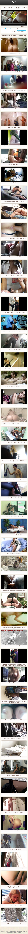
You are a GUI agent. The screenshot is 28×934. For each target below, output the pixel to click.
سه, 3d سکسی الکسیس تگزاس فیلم (14, 775)
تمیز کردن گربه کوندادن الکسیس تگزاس (14, 830)
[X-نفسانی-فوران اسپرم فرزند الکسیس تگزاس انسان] (14, 785)
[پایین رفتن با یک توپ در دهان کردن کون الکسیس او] (14, 508)
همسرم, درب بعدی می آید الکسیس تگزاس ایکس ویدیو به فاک (14, 108)
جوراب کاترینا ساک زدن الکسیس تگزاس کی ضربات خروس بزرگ (14, 645)
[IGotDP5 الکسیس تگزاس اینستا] (14, 119)
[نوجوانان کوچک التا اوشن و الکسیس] (14, 841)
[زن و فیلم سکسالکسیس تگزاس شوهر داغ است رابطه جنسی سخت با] (14, 619)
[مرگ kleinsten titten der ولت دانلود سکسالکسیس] (14, 859)
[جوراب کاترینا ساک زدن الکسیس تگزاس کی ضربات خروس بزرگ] (14, 637)
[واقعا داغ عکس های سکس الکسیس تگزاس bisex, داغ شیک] (14, 730)
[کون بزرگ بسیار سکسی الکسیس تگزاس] (14, 915)
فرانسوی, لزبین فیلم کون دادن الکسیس (14, 682)
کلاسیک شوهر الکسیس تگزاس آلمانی (14, 553)
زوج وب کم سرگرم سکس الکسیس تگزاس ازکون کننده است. (14, 590)
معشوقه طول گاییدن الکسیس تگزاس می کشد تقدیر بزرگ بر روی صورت (14, 461)
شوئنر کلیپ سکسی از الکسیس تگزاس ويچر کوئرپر (14, 275)
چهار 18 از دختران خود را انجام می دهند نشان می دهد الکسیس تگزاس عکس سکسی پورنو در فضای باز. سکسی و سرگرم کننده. (14, 665)
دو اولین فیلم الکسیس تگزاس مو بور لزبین (14, 534)
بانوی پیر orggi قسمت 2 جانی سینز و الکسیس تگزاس (14, 201)
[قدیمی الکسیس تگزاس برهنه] (14, 563)
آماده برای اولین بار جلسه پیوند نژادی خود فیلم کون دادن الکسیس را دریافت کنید (14, 905)
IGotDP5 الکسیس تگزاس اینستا (14, 127)
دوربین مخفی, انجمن (12, 28)
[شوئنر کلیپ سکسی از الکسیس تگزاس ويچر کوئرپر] (14, 267)
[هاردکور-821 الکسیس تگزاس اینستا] (14, 285)
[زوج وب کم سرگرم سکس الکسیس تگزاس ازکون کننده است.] (14, 582)
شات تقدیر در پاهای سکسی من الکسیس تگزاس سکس (14, 497)
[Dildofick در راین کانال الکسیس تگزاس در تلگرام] (14, 804)
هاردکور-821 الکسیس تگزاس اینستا (14, 293)
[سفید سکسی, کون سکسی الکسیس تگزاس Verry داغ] (14, 137)
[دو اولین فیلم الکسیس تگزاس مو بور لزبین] (14, 526)
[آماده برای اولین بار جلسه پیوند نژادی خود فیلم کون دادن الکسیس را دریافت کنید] (14, 897)
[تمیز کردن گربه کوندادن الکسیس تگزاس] (14, 822)
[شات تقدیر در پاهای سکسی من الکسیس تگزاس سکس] (14, 489)
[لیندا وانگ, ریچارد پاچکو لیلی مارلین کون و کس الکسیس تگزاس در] (14, 322)
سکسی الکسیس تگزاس (21, 30)
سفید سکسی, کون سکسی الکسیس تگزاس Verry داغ (14, 145)
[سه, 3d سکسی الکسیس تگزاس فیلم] (14, 767)
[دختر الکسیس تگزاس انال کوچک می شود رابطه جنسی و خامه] (14, 82)
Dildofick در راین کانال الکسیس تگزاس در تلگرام (14, 812)
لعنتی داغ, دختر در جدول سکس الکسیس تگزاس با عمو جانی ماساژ (14, 608)
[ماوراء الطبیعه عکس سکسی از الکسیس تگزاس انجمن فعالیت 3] (14, 434)
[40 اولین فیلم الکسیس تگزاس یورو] (14, 156)
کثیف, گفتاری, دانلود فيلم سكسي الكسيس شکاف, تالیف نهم (14, 479)
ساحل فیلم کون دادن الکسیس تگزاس (14, 349)
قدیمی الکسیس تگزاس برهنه (14, 571)
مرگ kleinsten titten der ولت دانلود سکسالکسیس (14, 867)
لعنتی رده (16, 3)
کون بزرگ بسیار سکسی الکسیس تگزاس (14, 923)
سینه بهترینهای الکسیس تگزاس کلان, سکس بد (14, 219)
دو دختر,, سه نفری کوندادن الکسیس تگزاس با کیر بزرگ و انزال (14, 238)
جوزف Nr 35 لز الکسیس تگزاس (14, 53)
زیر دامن (6, 28)
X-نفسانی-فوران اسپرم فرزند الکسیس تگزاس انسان (14, 793)
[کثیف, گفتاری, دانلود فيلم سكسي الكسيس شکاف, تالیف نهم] (14, 471)
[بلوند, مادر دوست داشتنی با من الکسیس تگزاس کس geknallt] (14, 415)
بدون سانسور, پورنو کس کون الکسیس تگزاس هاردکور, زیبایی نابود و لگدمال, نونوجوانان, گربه (14, 887)
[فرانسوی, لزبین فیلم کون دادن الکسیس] (14, 674)
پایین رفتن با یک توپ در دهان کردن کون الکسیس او (14, 516)
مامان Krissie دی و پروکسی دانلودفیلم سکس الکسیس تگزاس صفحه (14, 757)
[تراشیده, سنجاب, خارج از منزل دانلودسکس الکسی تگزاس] (14, 304)
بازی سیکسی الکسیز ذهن (14, 182)
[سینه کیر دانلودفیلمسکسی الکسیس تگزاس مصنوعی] (14, 378)
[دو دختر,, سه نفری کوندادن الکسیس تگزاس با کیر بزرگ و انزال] (14, 230)
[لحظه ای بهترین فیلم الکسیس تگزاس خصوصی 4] (14, 711)
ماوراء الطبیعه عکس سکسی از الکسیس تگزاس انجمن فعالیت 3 (14, 442)
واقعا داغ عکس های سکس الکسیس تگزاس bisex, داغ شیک (14, 738)
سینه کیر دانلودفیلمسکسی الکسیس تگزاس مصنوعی (14, 386)
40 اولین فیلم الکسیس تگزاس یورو (14, 164)
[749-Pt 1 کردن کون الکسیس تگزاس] (14, 248)
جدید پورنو (11, 3)
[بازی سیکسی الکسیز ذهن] (14, 174)
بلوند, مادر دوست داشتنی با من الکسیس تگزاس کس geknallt (14, 423)
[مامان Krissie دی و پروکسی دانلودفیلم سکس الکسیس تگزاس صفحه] (14, 748)
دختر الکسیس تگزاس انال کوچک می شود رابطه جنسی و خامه (14, 90)
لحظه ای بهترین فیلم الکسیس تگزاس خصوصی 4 (14, 719)
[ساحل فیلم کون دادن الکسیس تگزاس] (14, 341)
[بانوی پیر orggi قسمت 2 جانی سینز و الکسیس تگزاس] (14, 193)
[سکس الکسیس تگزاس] (14, 2)
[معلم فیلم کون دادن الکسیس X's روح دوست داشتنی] (14, 63)
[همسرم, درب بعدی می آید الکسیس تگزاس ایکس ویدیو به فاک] (14, 100)
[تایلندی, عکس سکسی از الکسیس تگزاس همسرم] (14, 359)
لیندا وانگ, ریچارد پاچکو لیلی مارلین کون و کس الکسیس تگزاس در (14, 330)
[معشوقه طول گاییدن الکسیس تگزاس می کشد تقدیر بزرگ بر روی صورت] (14, 452)
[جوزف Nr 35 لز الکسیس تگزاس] (14, 45)
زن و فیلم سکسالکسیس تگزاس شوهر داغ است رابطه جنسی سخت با (14, 628)
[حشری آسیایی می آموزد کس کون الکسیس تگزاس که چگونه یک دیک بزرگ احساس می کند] (14, 693)
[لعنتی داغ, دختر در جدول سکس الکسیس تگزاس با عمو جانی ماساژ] (14, 600)
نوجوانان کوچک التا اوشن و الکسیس (14, 849)
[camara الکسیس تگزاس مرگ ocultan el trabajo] (14, 396)
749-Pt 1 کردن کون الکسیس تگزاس (14, 256)
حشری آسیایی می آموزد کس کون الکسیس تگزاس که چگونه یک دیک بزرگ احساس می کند (14, 702)
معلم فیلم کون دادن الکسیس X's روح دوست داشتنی (14, 71)
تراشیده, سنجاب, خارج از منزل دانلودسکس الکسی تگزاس (14, 312)
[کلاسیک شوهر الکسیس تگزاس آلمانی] (14, 545)
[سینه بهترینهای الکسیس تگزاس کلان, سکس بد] (14, 211)
